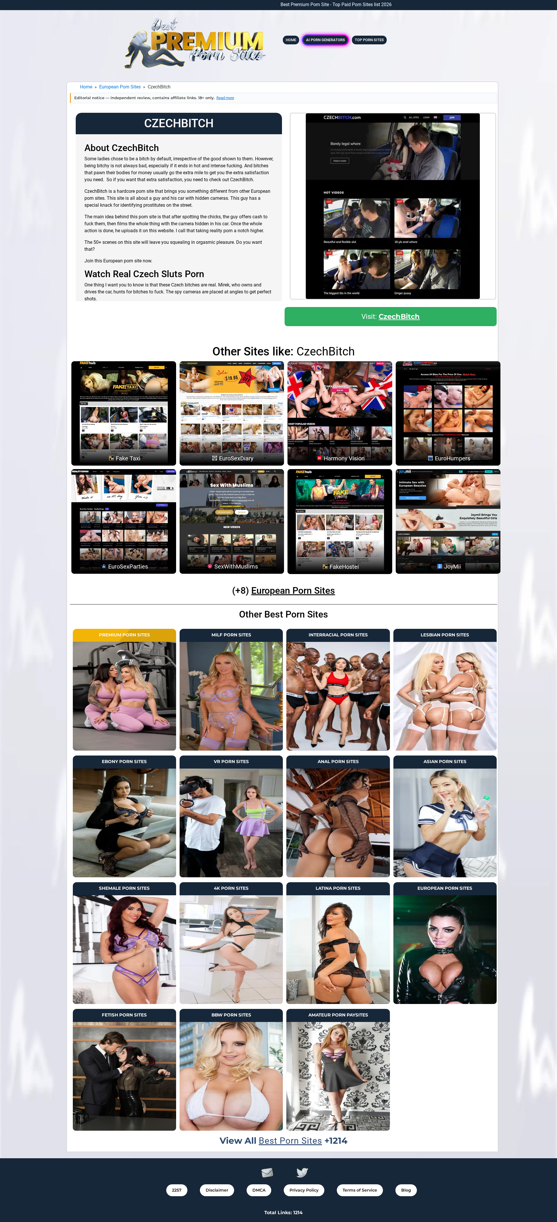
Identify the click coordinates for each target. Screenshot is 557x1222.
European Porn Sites (120, 87)
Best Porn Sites (290, 1141)
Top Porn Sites (369, 40)
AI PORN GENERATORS (325, 40)
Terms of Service (360, 1190)
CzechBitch (399, 316)
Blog (406, 1190)
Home (291, 40)
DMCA (258, 1190)
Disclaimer (217, 1190)
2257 (177, 1190)
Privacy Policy (304, 1190)
